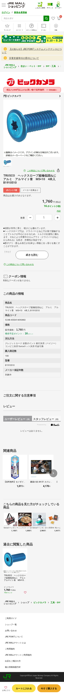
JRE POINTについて (14, 637)
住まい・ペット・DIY (31, 66)
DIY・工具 (51, 66)
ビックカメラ (14, 96)
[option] (32, 128)
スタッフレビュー (46, 419)
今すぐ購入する (49, 688)
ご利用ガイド (11, 618)
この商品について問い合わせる (41, 170)
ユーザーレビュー (17, 419)
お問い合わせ (11, 630)
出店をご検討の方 (13, 661)
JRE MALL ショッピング (10, 66)
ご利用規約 (10, 649)
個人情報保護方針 (13, 667)
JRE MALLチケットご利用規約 (18, 655)
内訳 (59, 211)
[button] (53, 473)
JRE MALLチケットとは (15, 643)
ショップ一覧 (11, 624)
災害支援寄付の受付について (24, 58)
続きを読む (32, 254)
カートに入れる (24, 688)
